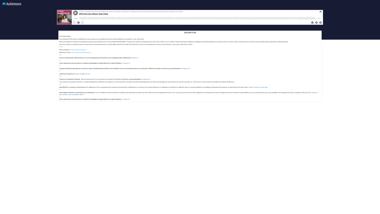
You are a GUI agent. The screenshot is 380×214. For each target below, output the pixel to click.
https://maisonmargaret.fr (79, 50)
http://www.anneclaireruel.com (81, 52)
